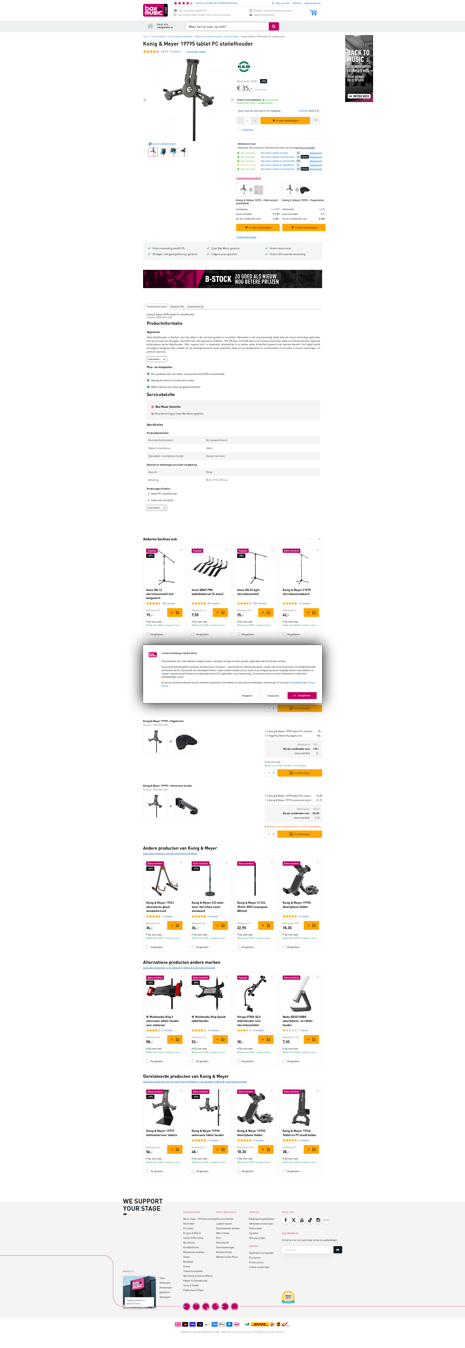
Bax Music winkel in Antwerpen (278, 169)
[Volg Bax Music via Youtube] (302, 1220)
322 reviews (168, 603)
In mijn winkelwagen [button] (287, 120)
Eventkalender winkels (228, 1228)
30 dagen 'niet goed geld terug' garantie (272, 10)
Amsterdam (166, 1287)
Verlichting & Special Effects (198, 1275)
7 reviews (213, 1140)
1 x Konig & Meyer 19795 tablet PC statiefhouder (290, 731)
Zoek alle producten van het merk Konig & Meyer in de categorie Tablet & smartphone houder (195, 1081)
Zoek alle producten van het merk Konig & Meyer (170, 853)
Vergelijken (157, 634)
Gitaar (186, 1256)
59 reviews (213, 603)
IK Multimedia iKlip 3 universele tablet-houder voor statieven (162, 1021)
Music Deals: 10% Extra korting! (199, 1218)
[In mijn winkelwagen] (175, 612)
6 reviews (167, 1030)
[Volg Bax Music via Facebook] (285, 1220)
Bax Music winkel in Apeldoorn (277, 164)
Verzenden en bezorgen (261, 1223)
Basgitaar (188, 1261)
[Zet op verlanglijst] (315, 120)
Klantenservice (313, 3)
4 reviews (304, 1140)
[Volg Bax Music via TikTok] (310, 1220)
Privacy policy (256, 1262)
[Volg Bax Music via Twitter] (293, 1220)
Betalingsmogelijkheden (261, 1218)
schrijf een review (196, 51)
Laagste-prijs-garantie (264, 15)
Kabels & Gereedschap (195, 1280)
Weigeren (247, 695)
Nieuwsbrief (222, 1242)
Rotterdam (165, 1282)
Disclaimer (254, 1257)
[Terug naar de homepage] (150, 25)
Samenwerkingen (225, 1247)
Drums (186, 1266)
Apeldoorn (165, 1292)
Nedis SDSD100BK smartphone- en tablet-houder (298, 1021)
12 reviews (304, 603)
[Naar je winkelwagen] (313, 11)
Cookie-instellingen (259, 1267)
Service (254, 1212)
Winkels (297, 3)
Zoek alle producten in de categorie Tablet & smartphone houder (179, 967)
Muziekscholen (224, 1252)
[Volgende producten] (319, 539)
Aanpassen (273, 695)
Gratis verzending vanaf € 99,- (192, 10)
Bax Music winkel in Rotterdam (277, 156)
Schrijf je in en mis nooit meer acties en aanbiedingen (309, 1239)
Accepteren (304, 695)
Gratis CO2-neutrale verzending (287, 254)
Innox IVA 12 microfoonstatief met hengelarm (160, 594)
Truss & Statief (191, 1285)
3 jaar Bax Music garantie (225, 248)
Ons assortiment (225, 1218)
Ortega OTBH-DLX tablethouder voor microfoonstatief (249, 1021)
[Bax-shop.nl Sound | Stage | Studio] (155, 10)
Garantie (253, 1233)
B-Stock (303, 110)
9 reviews (167, 916)
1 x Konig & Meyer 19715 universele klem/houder (289, 800)
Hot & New (188, 1223)
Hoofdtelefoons (191, 1247)
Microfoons (189, 1242)
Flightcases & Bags (193, 1290)
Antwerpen (165, 1296)
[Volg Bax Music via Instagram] (318, 1220)
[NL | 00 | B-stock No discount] (232, 279)
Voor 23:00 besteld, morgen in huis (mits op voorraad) (204, 15)
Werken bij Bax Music (227, 1256)
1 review (303, 1030)
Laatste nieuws (224, 1223)
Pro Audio (188, 1228)
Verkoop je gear (257, 1237)
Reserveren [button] (316, 152)
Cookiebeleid (296, 682)
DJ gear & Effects (192, 1233)
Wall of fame (222, 1233)
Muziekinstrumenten (193, 1252)
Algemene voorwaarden (261, 1252)
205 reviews (259, 603)
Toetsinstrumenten (193, 1271)
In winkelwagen (302, 708)
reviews (175, 51)
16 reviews (213, 1030)
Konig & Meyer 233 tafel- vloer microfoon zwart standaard (208, 906)
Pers (218, 1237)
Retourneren (255, 1228)
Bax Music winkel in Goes (274, 152)
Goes (162, 1277)
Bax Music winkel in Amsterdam (278, 160)
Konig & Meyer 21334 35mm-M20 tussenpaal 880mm (252, 906)
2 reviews (213, 916)
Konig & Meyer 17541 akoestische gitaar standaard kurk (160, 906)
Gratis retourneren (280, 248)
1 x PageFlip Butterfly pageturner (283, 735)
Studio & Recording (193, 1237)
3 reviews (304, 916)
